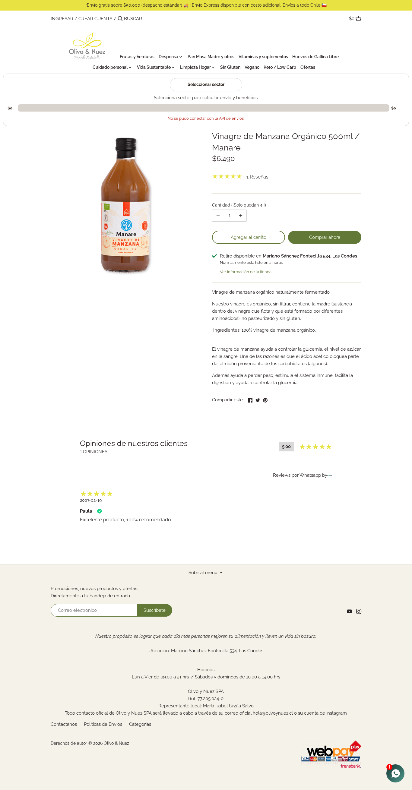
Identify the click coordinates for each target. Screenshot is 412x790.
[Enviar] (120, 18)
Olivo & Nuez (116, 743)
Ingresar (62, 18)
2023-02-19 (91, 500)
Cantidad (238, 205)
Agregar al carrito (248, 237)
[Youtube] (349, 611)
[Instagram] (358, 611)
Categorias (140, 724)
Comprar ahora (324, 237)
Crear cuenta (95, 18)
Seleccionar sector (206, 84)
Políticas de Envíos (103, 724)
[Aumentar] (240, 215)
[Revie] (329, 475)
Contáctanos (64, 724)
